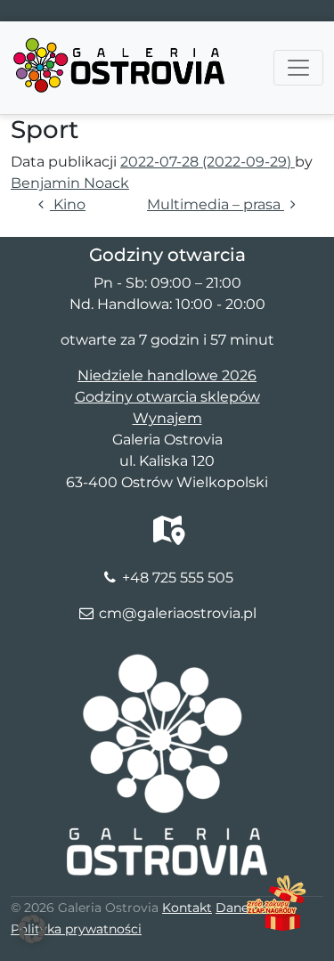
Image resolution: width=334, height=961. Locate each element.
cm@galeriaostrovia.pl (178, 613)
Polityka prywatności (76, 929)
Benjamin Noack (70, 183)
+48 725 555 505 (177, 577)
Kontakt (187, 908)
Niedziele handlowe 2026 (167, 375)
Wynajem (167, 418)
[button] (32, 929)
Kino (68, 204)
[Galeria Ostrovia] (120, 43)
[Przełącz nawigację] (298, 68)
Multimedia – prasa (215, 204)
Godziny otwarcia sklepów (167, 396)
